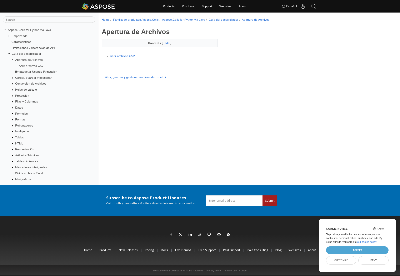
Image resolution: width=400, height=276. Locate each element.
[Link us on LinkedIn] (190, 234)
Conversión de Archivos (30, 83)
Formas (20, 119)
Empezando (20, 36)
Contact (243, 270)
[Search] (313, 6)
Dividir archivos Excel (29, 173)
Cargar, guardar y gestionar (33, 77)
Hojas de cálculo (26, 89)
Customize (341, 260)
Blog (278, 250)
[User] (303, 6)
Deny (373, 260)
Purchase (188, 6)
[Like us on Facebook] (171, 234)
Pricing (149, 250)
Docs (164, 250)
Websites (225, 6)
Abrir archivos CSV (31, 65)
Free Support (207, 250)
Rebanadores (24, 125)
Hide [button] (167, 43)
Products (169, 6)
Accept (357, 250)
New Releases (128, 250)
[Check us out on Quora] (209, 234)
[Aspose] (98, 6)
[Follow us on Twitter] (181, 234)
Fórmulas (21, 113)
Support (207, 6)
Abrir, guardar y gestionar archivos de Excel (133, 77)
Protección (22, 95)
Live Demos (183, 250)
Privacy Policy (213, 270)
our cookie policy (366, 242)
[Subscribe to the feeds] (228, 234)
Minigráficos (23, 179)
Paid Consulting (257, 250)
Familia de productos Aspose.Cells (136, 19)
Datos (19, 107)
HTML (19, 143)
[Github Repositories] (219, 234)
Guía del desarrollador (26, 53)
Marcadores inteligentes (31, 167)
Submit (270, 201)
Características (21, 41)
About (242, 6)
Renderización (24, 149)
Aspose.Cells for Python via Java (29, 30)
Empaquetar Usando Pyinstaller (36, 71)
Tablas (19, 137)
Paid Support (231, 250)
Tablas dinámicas (26, 161)
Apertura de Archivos (29, 59)
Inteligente (22, 131)
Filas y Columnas (26, 101)
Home (106, 19)
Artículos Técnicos (27, 155)
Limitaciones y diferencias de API (33, 47)
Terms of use (230, 270)
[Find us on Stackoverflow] (200, 234)
